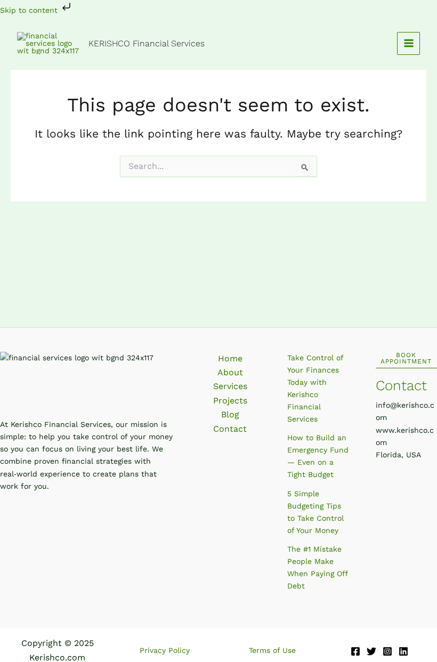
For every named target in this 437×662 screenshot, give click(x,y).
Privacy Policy (165, 650)
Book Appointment (406, 358)
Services (230, 386)
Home (230, 358)
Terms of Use (272, 650)
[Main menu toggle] (408, 43)
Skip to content (30, 10)
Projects (230, 400)
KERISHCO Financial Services (146, 43)
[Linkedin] (403, 651)
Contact (230, 429)
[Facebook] (355, 651)
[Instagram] (387, 651)
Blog (230, 414)
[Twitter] (371, 651)
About (230, 372)
